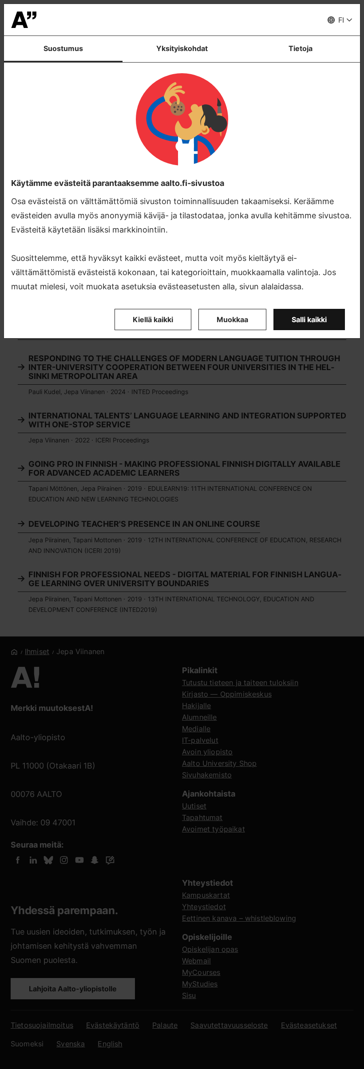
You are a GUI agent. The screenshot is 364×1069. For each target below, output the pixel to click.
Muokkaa (232, 319)
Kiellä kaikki (153, 319)
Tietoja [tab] (301, 48)
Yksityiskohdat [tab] (182, 48)
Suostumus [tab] (63, 48)
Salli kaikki (309, 319)
